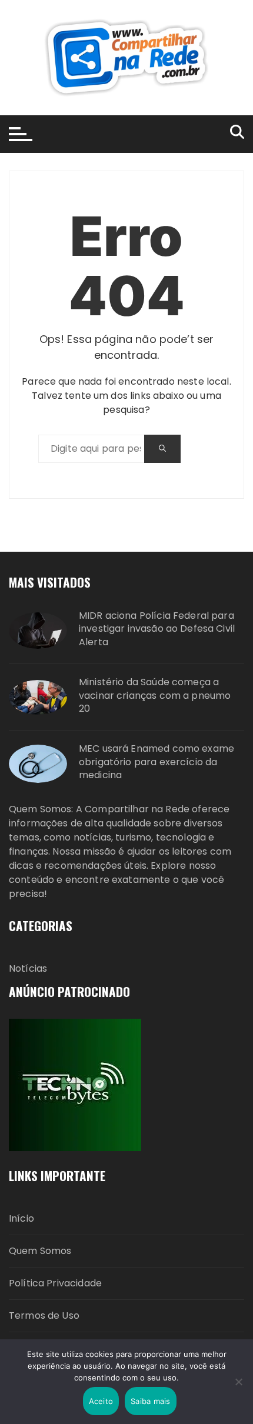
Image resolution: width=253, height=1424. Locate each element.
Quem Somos (40, 1251)
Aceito (101, 1401)
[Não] (238, 1382)
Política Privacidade (55, 1283)
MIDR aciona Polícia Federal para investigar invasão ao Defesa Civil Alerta (157, 629)
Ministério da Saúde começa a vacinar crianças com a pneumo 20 (155, 695)
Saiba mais (151, 1401)
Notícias (28, 968)
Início (21, 1218)
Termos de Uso (44, 1315)
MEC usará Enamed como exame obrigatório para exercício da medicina (156, 762)
